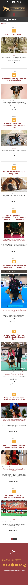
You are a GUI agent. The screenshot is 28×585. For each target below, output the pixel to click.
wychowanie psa (17, 241)
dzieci (17, 193)
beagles (14, 193)
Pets (5, 23)
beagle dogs (7, 373)
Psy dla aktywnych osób (14, 34)
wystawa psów (18, 310)
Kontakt (16, 560)
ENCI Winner (6, 310)
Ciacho (16, 468)
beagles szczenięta (11, 468)
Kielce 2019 (9, 518)
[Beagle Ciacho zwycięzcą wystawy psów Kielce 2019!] (14, 507)
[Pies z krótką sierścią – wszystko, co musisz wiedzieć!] (14, 91)
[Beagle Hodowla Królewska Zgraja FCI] (14, 8)
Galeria (12, 560)
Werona (16, 374)
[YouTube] (20, 2)
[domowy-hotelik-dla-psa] (7, 2)
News (12, 239)
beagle (12, 100)
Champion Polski (10, 420)
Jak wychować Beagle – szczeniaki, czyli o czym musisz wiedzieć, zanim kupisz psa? (14, 217)
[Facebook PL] (13, 2)
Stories (12, 371)
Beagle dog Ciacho (20, 309)
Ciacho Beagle (15, 420)
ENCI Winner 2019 (12, 310)
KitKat (25, 468)
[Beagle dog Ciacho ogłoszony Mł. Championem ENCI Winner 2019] (14, 288)
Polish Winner (13, 518)
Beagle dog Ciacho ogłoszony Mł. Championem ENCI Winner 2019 (14, 266)
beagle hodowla (20, 466)
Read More (13, 64)
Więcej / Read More (13, 321)
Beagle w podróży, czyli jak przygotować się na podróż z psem (14, 125)
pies (20, 240)
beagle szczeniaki (13, 240)
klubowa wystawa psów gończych (9, 469)
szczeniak (23, 240)
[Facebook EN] (15, 2)
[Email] (10, 2)
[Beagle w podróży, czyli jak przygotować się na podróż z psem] (14, 138)
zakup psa (23, 100)
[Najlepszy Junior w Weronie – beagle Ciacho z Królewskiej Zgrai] (14, 356)
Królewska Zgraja (8, 374)
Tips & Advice (18, 239)
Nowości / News (18, 559)
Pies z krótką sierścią (17, 100)
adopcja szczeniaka (6, 240)
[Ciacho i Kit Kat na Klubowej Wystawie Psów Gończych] (14, 457)
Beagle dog (14, 309)
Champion (4, 420)
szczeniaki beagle (7, 241)
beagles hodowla (5, 468)
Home (2, 23)
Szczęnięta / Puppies (6, 560)
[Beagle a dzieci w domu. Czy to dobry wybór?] (14, 184)
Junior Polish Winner (21, 420)
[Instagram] (18, 2)
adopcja (23, 239)
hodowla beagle (20, 468)
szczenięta (12, 241)
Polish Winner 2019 (19, 518)
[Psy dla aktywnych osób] (14, 45)
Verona (13, 374)
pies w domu (21, 193)
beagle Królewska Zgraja (14, 373)
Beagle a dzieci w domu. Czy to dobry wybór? (14, 173)
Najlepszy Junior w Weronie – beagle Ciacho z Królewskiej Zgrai (14, 337)
